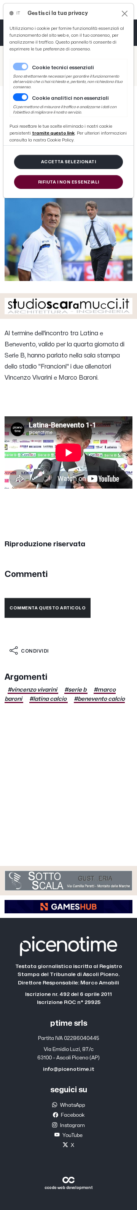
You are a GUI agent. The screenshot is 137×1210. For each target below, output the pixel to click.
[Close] (125, 13)
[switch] (20, 97)
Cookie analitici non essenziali (70, 98)
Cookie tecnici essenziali (63, 67)
